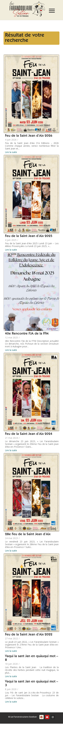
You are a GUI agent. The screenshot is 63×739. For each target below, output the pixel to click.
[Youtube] (47, 717)
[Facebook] (41, 717)
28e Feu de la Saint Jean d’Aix (27, 534)
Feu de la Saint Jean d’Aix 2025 (28, 236)
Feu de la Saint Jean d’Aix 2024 (28, 434)
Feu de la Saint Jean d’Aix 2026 (28, 136)
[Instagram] (53, 717)
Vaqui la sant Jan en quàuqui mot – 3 (31, 683)
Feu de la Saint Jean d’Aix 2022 (28, 634)
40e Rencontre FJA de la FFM (26, 333)
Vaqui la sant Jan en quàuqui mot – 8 (31, 658)
